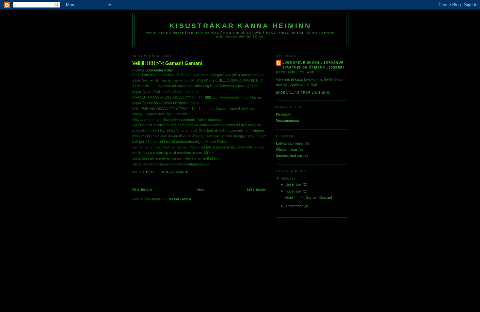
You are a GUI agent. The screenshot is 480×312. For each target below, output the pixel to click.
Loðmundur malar (159, 70)
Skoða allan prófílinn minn (303, 92)
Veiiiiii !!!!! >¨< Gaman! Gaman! (167, 63)
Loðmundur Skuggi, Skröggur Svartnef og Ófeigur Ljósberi (313, 65)
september (295, 206)
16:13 (150, 172)
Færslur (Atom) (179, 199)
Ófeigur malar (286, 149)
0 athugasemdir (173, 172)
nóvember (294, 191)
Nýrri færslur (142, 189)
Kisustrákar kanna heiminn (240, 26)
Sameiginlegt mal (289, 155)
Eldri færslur (256, 189)
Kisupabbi (283, 114)
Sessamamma (287, 120)
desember (294, 184)
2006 (285, 178)
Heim (200, 189)
